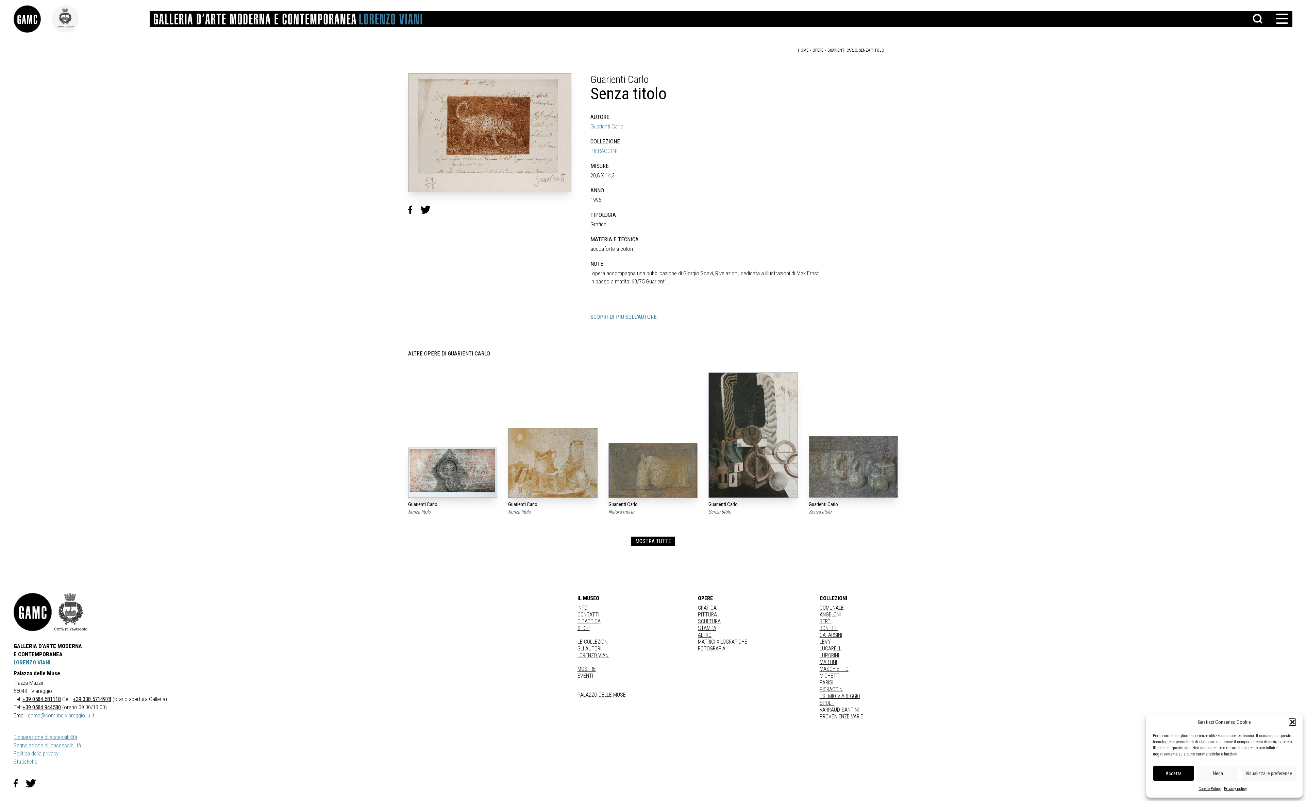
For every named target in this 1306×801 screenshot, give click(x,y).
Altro (704, 635)
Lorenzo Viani (593, 655)
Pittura (707, 614)
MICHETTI (830, 676)
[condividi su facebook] (414, 210)
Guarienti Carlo (606, 126)
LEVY (825, 642)
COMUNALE (832, 608)
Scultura (709, 621)
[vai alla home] (33, 612)
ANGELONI (830, 614)
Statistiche (25, 761)
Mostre (586, 669)
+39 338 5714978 (92, 699)
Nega (1218, 773)
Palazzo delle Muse (601, 695)
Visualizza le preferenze (1268, 773)
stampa (707, 628)
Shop (583, 628)
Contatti (588, 614)
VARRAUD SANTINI (839, 710)
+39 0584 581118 (41, 699)
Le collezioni (592, 642)
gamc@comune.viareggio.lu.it (61, 715)
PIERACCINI (604, 150)
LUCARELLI (831, 648)
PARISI (826, 682)
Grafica (707, 608)
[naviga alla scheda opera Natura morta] (653, 470)
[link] (33, 19)
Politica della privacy (36, 753)
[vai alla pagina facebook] (20, 783)
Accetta (1174, 773)
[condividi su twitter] (428, 210)
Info (582, 608)
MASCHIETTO (834, 669)
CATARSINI (831, 635)
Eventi (585, 676)
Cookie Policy (1210, 788)
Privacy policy (1235, 788)
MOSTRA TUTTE (653, 541)
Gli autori (589, 648)
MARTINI (828, 662)
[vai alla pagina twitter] (33, 783)
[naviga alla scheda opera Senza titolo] (452, 473)
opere (818, 50)
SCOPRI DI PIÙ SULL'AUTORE (623, 316)
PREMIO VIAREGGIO (840, 696)
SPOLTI (827, 703)
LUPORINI (829, 655)
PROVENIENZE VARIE (841, 716)
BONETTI (829, 628)
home (803, 50)
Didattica (589, 621)
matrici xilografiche (722, 642)
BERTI (826, 621)
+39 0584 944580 (41, 707)
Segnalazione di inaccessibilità (47, 745)
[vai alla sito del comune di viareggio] (71, 612)
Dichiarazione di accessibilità (45, 737)
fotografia (711, 648)
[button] (1292, 722)
